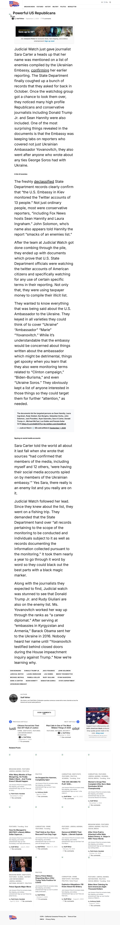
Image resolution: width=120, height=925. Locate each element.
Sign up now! (49, 41)
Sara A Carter (16, 681)
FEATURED (36, 731)
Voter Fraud (73, 881)
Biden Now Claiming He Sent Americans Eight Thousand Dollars (98, 886)
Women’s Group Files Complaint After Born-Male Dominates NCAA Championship (99, 785)
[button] (104, 2)
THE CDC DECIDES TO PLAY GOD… (71, 783)
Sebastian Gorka (48, 681)
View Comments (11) (44, 713)
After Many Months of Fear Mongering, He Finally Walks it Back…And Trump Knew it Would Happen (20, 778)
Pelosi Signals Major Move (20, 887)
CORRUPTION (66, 774)
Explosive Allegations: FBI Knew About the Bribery (72, 885)
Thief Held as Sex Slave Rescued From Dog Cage (45, 833)
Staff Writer (25, 697)
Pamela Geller (33, 677)
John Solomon (64, 671)
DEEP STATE (27, 731)
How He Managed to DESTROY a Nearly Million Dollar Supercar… (19, 832)
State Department (67, 681)
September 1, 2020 (58, 428)
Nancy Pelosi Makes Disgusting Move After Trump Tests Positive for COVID (45, 879)
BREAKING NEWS (15, 769)
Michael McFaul (17, 677)
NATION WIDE (93, 879)
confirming (40, 70)
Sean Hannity (32, 681)
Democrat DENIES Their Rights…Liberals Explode (72, 833)
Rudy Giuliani (49, 677)
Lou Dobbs (48, 674)
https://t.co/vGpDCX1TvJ (32, 424)
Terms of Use (72, 916)
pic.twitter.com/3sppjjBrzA (54, 424)
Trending (73, 778)
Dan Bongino (15, 671)
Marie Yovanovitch (64, 674)
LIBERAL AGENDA (15, 771)
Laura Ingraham (34, 674)
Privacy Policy (50, 919)
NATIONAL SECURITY (62, 731)
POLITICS (25, 771)
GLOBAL (20, 877)
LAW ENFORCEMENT (25, 733)
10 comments (24, 741)
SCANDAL (65, 778)
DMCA (42, 919)
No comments (16, 798)
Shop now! (100, 733)
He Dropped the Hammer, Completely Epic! (46, 779)
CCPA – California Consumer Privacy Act (53, 916)
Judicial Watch (17, 674)
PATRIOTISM (22, 735)
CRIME (19, 731)
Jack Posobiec (49, 671)
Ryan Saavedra (64, 677)
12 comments (42, 899)
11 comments (46, 18)
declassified (44, 181)
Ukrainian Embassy (18, 684)
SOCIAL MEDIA (93, 778)
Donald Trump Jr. (32, 671)
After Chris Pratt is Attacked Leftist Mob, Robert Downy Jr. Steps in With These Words (99, 835)
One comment (66, 737)
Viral (78, 778)
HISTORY (27, 877)
